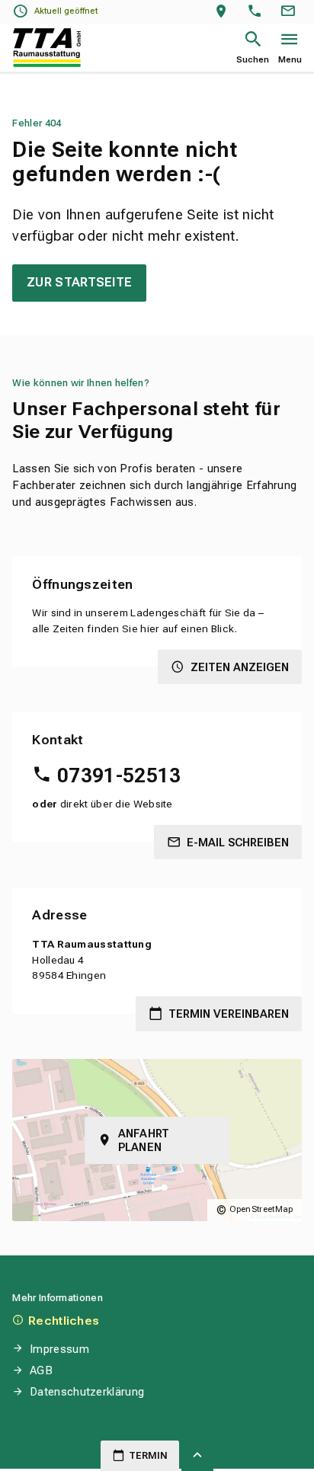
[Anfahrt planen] (224, 12)
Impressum (59, 1349)
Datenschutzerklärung (87, 1392)
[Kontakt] (290, 12)
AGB (41, 1370)
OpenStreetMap (261, 1209)
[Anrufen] (258, 12)
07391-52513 (119, 775)
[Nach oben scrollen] (197, 1456)
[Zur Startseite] (47, 47)
